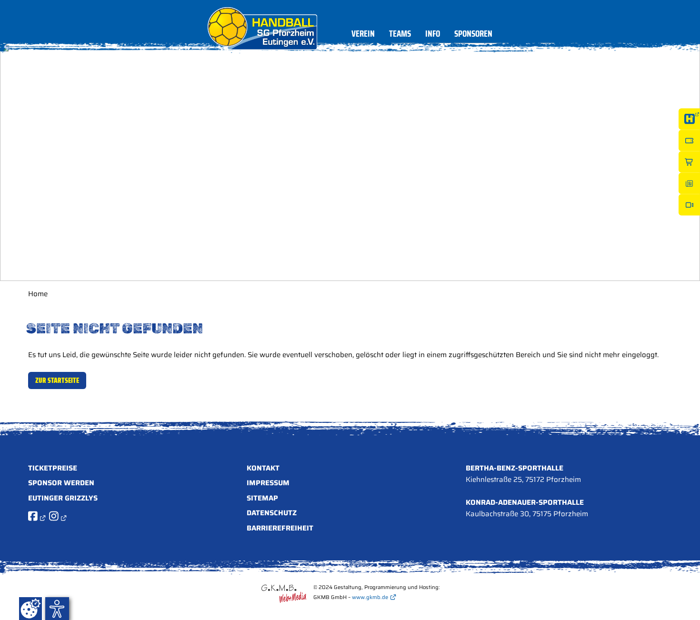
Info (432, 35)
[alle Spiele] (689, 119)
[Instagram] (57, 517)
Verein (363, 35)
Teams (400, 35)
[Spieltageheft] (689, 183)
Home (38, 294)
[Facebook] (36, 517)
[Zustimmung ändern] (30, 608)
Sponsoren (473, 35)
